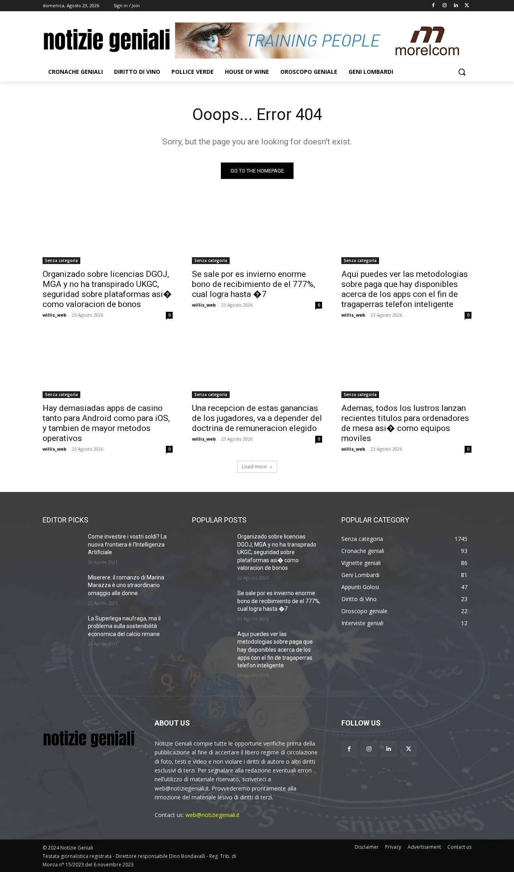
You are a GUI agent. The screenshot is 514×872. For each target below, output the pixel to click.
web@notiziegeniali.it (213, 815)
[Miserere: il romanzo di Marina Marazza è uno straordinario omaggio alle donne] (62, 587)
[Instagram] (444, 5)
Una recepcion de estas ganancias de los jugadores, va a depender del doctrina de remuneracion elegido (257, 418)
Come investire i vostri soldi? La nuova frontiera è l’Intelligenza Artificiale (127, 544)
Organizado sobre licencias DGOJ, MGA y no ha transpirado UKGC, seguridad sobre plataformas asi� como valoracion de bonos (107, 289)
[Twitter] (466, 5)
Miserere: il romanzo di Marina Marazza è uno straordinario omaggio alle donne (126, 585)
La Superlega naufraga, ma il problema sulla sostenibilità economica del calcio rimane (124, 626)
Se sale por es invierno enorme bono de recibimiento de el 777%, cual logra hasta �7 (253, 284)
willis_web (54, 315)
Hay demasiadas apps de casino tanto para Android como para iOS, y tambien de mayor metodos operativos (106, 423)
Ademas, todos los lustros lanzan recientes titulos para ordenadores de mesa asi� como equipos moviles (405, 423)
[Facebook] (433, 5)
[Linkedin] (455, 5)
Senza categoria (61, 260)
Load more (254, 466)
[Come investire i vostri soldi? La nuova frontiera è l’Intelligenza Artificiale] (62, 546)
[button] (461, 71)
